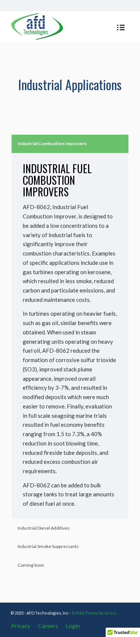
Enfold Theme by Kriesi (94, 612)
